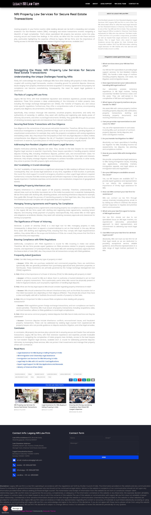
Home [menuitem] (88, 4)
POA (32, 377)
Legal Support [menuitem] (106, 4)
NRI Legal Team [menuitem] (120, 4)
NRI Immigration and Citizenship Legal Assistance (36, 356)
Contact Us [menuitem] (134, 4)
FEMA (30, 374)
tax (49, 377)
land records (52, 374)
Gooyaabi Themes (49, 511)
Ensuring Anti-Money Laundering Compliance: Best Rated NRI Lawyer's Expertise (80, 407)
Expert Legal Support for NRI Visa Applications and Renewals (40, 364)
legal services (65, 374)
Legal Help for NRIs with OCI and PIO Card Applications (38, 361)
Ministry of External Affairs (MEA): (30, 367)
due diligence (20, 374)
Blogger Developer (26, 511)
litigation (77, 374)
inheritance (39, 374)
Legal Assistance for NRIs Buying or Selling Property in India (39, 353)
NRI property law (21, 377)
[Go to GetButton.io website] (5, 512)
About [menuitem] (95, 4)
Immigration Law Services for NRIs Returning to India (37, 358)
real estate (41, 377)
